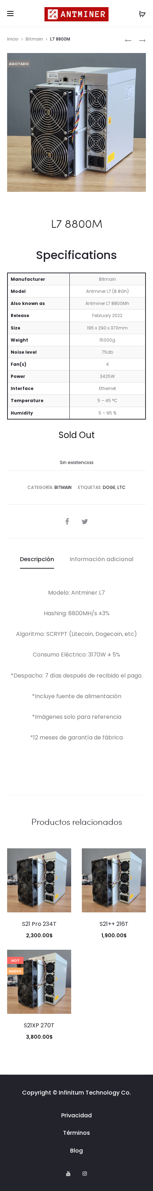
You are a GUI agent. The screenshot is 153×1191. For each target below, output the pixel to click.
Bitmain (34, 39)
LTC (121, 487)
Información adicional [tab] (101, 559)
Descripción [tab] (37, 559)
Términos (76, 1133)
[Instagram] (85, 1173)
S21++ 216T (114, 924)
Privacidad (76, 1115)
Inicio (13, 39)
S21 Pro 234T (39, 924)
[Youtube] (68, 1173)
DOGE (109, 487)
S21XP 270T (39, 1025)
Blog (76, 1151)
